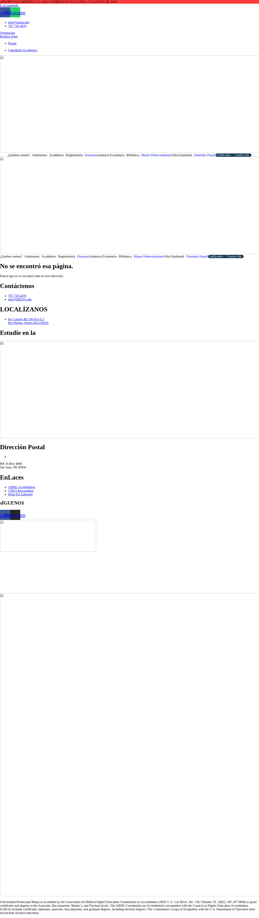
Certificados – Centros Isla (232, 155)
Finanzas (90, 155)
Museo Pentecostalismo (156, 155)
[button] (20, 155)
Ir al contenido (9, 5)
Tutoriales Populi (204, 155)
